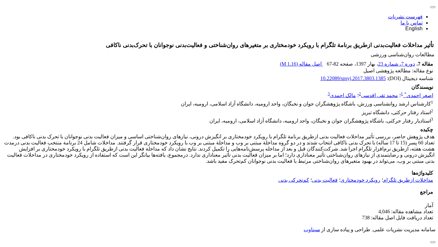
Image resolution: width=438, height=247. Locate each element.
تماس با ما (411, 22)
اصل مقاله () (301, 64)
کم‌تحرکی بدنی (293, 180)
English (414, 28)
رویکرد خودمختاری (360, 180)
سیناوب (312, 229)
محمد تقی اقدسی (379, 95)
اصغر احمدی (418, 95)
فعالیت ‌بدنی (325, 180)
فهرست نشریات (405, 16)
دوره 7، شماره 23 (396, 64)
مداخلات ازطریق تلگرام (408, 180)
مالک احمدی (343, 95)
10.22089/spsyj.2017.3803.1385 (353, 78)
